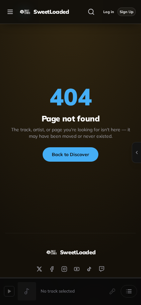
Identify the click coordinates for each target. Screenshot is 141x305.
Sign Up (126, 11)
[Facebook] (52, 269)
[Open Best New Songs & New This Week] (136, 152)
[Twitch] (102, 269)
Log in (108, 11)
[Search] (91, 12)
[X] (39, 269)
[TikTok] (89, 269)
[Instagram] (64, 269)
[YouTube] (77, 269)
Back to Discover (70, 154)
